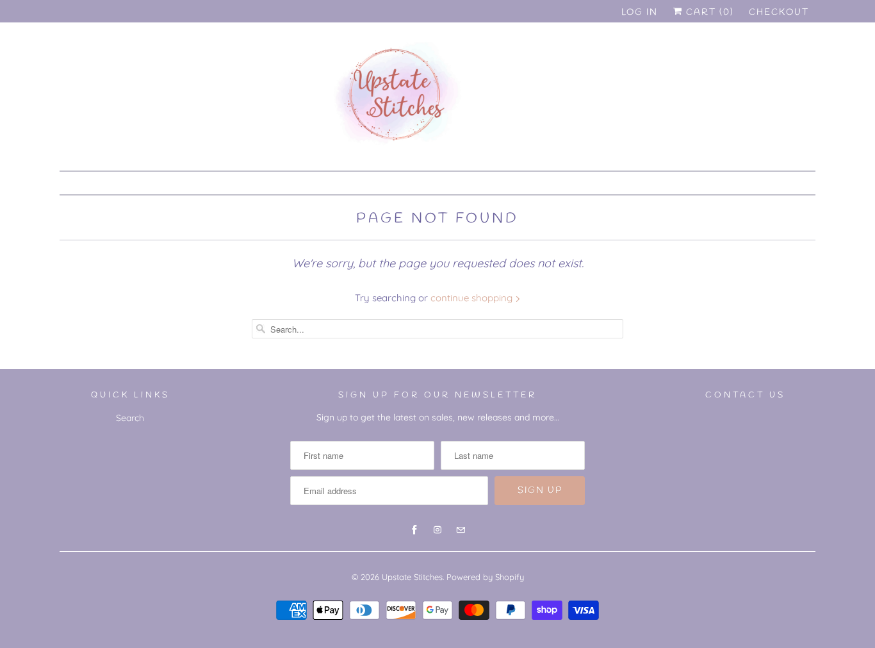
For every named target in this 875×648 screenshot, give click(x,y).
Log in (639, 12)
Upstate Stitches (412, 577)
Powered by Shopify (485, 577)
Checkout (779, 12)
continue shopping (472, 298)
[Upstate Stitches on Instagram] (771, 62)
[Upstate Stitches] (437, 99)
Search (130, 418)
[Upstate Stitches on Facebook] (748, 62)
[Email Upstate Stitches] (794, 62)
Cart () (708, 12)
